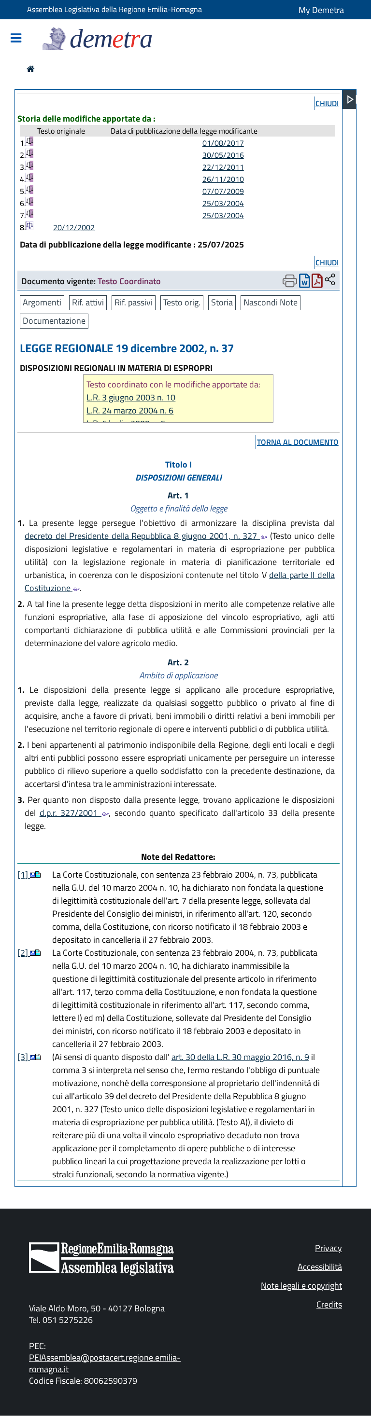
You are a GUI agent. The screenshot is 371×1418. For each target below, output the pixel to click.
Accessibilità (320, 1266)
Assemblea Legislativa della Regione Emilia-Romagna (114, 9)
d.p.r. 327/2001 (70, 812)
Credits (329, 1304)
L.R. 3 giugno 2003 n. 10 (130, 397)
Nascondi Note (270, 302)
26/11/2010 (223, 179)
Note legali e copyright (301, 1285)
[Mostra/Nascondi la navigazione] (16, 39)
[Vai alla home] (31, 68)
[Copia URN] (330, 280)
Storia (222, 302)
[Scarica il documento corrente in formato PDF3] (317, 282)
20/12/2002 (74, 227)
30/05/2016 (223, 155)
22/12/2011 (223, 167)
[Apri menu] (352, 99)
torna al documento (298, 442)
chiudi (327, 103)
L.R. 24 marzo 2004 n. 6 (129, 410)
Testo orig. (181, 302)
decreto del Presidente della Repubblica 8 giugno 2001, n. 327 (142, 535)
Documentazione (54, 320)
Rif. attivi (88, 302)
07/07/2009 (223, 191)
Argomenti (42, 302)
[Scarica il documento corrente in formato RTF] (304, 282)
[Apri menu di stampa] (290, 281)
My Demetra (321, 9)
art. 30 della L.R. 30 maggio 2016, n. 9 (240, 1056)
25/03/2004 (223, 203)
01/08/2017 (223, 143)
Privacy (328, 1247)
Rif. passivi (133, 302)
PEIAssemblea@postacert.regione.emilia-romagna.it (105, 1363)
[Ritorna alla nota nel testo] (32, 874)
